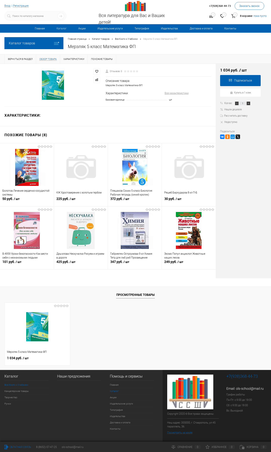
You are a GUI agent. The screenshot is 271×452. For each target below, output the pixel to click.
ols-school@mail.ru (250, 388)
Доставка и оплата (201, 28)
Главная (40, 28)
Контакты (230, 28)
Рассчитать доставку (235, 115)
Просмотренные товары (135, 295)
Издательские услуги (110, 28)
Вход (7, 5)
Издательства (169, 28)
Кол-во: (228, 103)
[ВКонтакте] (222, 137)
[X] (238, 137)
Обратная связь (20, 447)
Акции (82, 28)
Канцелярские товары (16, 391)
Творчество (10, 397)
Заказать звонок (249, 5)
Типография (142, 28)
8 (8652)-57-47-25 (46, 447)
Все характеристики (177, 93)
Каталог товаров (22, 43)
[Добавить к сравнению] (96, 79)
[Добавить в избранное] (96, 71)
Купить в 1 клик (242, 92)
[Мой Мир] (232, 137)
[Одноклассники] (227, 137)
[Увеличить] (52, 85)
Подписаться (243, 80)
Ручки (7, 403)
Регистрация (21, 5)
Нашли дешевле (233, 109)
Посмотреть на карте (179, 432)
